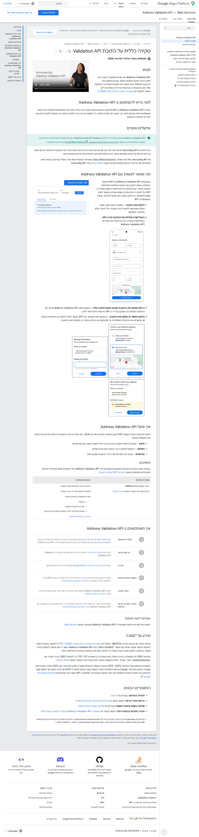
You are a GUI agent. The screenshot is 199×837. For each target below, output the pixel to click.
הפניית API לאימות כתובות (112, 472)
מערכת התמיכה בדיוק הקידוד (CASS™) (81, 643)
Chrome (106, 819)
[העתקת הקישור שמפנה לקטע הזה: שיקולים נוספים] (124, 128)
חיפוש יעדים (98, 163)
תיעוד (121, 3)
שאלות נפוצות (150, 793)
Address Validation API (158, 12)
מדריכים (191, 19)
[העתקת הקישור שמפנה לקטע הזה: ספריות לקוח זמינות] (122, 618)
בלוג (106, 3)
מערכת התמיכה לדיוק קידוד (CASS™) (115, 91)
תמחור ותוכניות (45, 793)
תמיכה (49, 802)
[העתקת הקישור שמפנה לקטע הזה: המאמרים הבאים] (121, 688)
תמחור (132, 3)
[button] (180, 75)
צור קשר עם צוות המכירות (19, 12)
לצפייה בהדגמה (77, 182)
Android (100, 793)
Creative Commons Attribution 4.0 (105, 735)
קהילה (96, 3)
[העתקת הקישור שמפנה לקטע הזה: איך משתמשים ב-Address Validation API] (84, 529)
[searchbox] (179, 28)
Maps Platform (179, 4)
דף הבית (147, 44)
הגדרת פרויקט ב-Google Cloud (86, 565)
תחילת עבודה (48, 12)
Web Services (186, 12)
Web (102, 802)
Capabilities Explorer (147, 798)
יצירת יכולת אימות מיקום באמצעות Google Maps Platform (92, 142)
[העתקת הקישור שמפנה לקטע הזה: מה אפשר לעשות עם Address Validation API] (78, 174)
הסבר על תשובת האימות (79, 516)
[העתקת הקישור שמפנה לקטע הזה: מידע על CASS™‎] (123, 636)
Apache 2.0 (65, 735)
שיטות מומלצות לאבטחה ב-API (142, 802)
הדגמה (114, 695)
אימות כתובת (118, 491)
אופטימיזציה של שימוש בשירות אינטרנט (139, 807)
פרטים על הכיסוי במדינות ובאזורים (92, 700)
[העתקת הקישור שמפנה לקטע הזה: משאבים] (136, 463)
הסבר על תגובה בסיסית (95, 594)
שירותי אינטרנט (97, 807)
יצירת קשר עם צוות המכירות (40, 798)
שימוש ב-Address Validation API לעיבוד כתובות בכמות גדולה (70, 711)
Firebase (93, 819)
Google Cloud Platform (73, 819)
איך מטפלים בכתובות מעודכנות (75, 607)
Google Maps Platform (121, 44)
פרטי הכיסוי (96, 552)
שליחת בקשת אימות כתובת (91, 706)
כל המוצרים (52, 819)
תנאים (153, 831)
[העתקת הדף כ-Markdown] (60, 51)
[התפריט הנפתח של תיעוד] (114, 3)
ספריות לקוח (70, 624)
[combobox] (53, 3)
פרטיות (145, 831)
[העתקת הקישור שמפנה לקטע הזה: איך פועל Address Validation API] (98, 427)
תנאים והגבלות (45, 807)
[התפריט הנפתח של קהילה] (89, 3)
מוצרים (144, 3)
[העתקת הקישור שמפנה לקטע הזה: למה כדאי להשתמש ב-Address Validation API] (76, 102)
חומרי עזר (177, 19)
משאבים (163, 19)
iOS (102, 798)
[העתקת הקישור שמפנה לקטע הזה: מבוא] (140, 70)
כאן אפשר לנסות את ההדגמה (98, 539)
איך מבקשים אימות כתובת (73, 581)
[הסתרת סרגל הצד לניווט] (164, 832)
